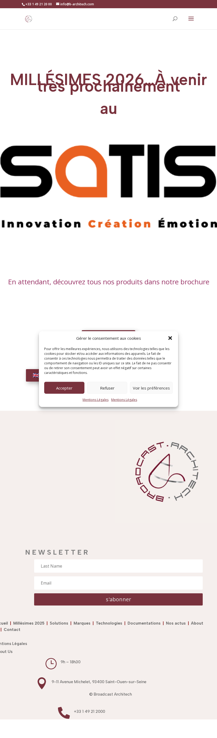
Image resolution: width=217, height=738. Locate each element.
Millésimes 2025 (30, 623)
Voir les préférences (151, 388)
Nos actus (177, 623)
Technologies (110, 623)
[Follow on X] (108, 727)
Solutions (60, 623)
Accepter (64, 388)
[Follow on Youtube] (144, 727)
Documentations (144, 623)
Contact (12, 629)
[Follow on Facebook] (126, 727)
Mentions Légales (95, 399)
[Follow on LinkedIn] (72, 727)
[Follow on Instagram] (90, 727)
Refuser (107, 388)
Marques (82, 623)
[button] (170, 338)
